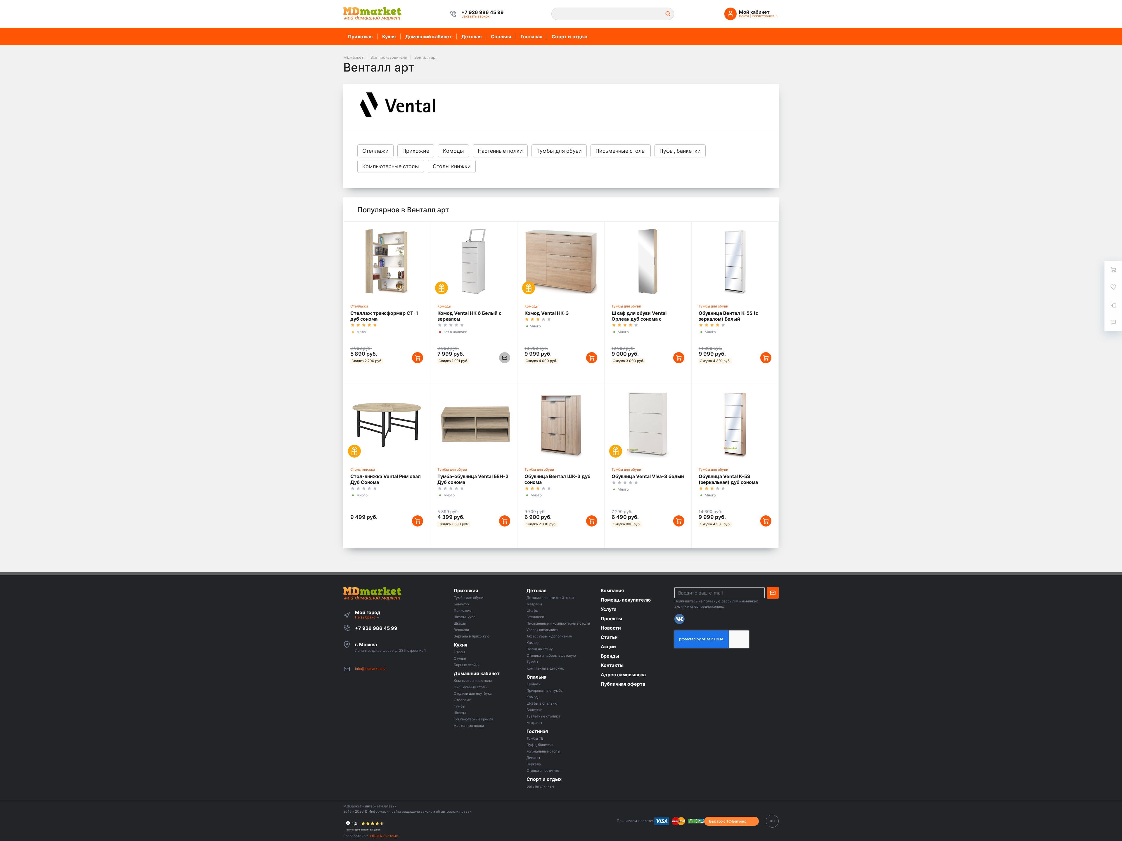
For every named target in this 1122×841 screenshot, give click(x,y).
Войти (744, 16)
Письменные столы (620, 151)
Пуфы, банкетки (680, 151)
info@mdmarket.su (370, 668)
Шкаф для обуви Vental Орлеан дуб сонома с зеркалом (639, 319)
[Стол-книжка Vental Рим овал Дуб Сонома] (386, 425)
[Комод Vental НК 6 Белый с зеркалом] (473, 261)
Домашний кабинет (428, 36)
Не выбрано (365, 617)
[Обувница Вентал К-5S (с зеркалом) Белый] (735, 261)
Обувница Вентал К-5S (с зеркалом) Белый (728, 316)
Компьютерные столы (390, 166)
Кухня (389, 36)
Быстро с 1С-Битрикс (728, 821)
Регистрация (763, 16)
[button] (482, 12)
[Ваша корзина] (1113, 269)
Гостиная (532, 36)
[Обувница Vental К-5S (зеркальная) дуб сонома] (735, 425)
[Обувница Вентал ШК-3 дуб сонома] (560, 425)
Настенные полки (500, 151)
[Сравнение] (1113, 304)
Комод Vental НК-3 (546, 313)
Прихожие (415, 151)
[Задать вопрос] (1113, 322)
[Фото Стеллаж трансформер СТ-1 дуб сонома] (386, 261)
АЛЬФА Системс (383, 836)
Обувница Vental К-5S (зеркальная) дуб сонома (728, 479)
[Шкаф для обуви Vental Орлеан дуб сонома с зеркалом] (648, 261)
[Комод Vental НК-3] (560, 261)
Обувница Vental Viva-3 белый (648, 476)
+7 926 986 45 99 (376, 628)
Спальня (501, 36)
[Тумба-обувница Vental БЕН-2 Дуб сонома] (473, 425)
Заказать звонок (475, 16)
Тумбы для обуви (559, 151)
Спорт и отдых (570, 36)
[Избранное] (1113, 287)
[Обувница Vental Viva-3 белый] (648, 425)
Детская (471, 36)
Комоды (453, 151)
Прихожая (360, 36)
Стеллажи (375, 151)
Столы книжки (452, 166)
